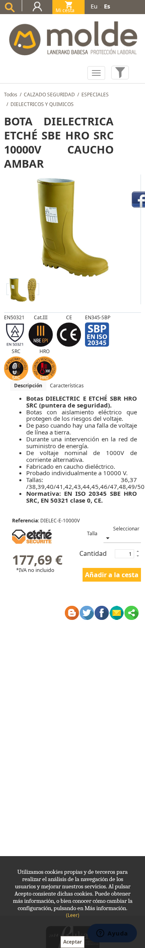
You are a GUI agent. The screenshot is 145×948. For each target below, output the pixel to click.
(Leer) (72, 915)
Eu (94, 6)
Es (107, 6)
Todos (10, 94)
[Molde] (72, 36)
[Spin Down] (137, 556)
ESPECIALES (95, 94)
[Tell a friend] (117, 613)
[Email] (131, 613)
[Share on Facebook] (102, 613)
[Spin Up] (137, 551)
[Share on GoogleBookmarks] (72, 613)
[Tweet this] (87, 613)
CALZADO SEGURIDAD (49, 94)
